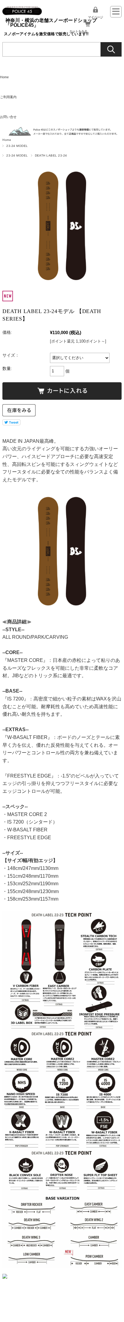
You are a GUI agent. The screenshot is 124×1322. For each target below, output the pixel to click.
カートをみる (78, 31)
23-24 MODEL (17, 145)
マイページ (95, 17)
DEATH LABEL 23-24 (51, 155)
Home (4, 77)
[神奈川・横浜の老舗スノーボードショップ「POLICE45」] (22, 8)
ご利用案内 (8, 97)
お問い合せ (8, 117)
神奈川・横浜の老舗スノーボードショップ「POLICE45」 (51, 23)
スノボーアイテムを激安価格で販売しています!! (46, 34)
